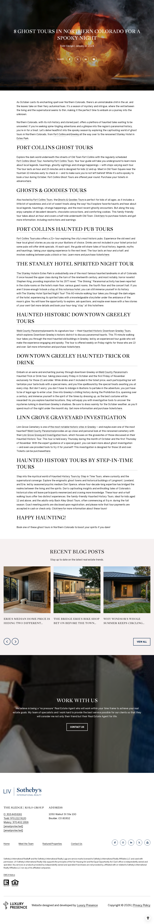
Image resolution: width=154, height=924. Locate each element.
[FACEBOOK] (115, 843)
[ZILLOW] (147, 843)
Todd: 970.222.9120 (15, 818)
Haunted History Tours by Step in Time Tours (76, 476)
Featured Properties (52, 844)
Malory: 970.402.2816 (16, 822)
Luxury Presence (87, 905)
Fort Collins (59, 134)
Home (7, 844)
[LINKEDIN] (131, 843)
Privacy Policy (141, 905)
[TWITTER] (139, 843)
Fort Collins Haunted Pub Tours (65, 229)
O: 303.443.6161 (13, 814)
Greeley (75, 134)
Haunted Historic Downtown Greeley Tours (74, 317)
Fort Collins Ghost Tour (29, 161)
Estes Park (22, 138)
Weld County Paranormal (30, 330)
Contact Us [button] (77, 727)
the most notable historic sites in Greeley (73, 426)
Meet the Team (26, 844)
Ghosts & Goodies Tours (51, 190)
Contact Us (76, 844)
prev (7, 641)
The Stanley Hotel (27, 273)
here (28, 181)
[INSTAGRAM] (123, 843)
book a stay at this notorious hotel (61, 289)
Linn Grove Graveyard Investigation (71, 417)
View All (142, 642)
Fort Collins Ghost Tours (55, 147)
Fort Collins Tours (64, 161)
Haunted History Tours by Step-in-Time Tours (75, 463)
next (15, 641)
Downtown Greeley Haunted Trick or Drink (73, 359)
